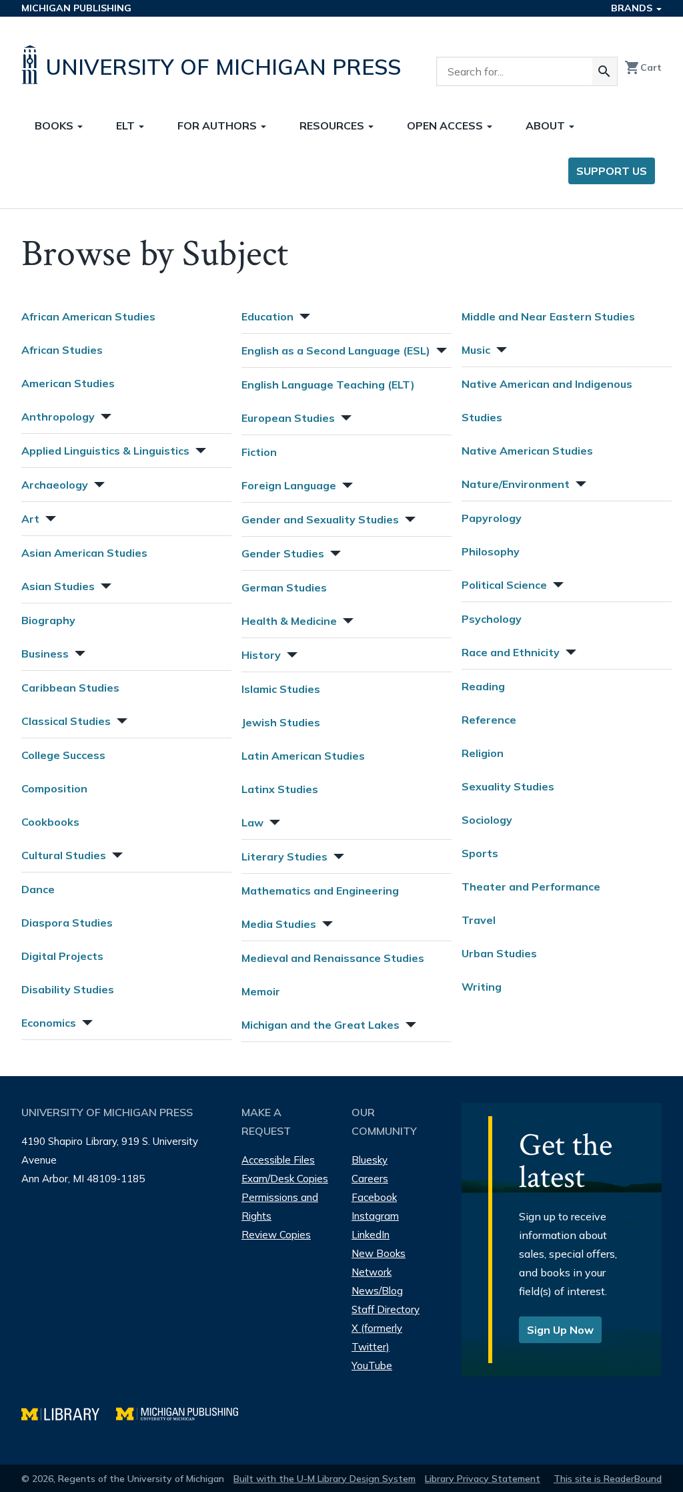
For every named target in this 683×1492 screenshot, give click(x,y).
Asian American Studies (84, 552)
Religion (483, 753)
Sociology (487, 819)
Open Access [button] (446, 125)
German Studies (284, 587)
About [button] (547, 125)
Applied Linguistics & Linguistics (105, 450)
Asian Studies (58, 586)
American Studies (68, 383)
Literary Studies (284, 856)
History (261, 655)
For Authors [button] (218, 125)
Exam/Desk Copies (284, 1178)
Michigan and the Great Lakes (320, 1024)
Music (476, 349)
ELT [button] (126, 125)
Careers (370, 1178)
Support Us (611, 171)
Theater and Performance (531, 886)
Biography (48, 620)
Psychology (492, 619)
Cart (643, 67)
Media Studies (278, 924)
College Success (63, 755)
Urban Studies (499, 953)
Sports (480, 853)
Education (267, 316)
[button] (104, 415)
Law (252, 822)
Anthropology (58, 416)
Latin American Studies (303, 755)
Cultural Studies (63, 855)
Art (30, 518)
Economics (48, 1022)
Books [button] (55, 125)
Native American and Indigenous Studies (547, 400)
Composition (54, 788)
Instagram (375, 1216)
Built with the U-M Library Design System (324, 1479)
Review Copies (276, 1234)
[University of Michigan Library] (68, 1412)
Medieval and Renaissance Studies (332, 958)
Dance (38, 889)
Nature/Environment (516, 484)
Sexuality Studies (508, 786)
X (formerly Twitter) (377, 1337)
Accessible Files (278, 1160)
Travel (479, 920)
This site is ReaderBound (608, 1479)
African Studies (62, 349)
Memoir (260, 991)
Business (45, 653)
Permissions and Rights (279, 1206)
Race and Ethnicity (511, 652)
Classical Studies (66, 721)
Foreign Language (288, 485)
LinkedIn (371, 1234)
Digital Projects (62, 956)
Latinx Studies (279, 789)
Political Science (504, 584)
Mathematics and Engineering (320, 890)
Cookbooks (50, 821)
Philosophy (491, 551)
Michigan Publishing (76, 8)
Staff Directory (386, 1309)
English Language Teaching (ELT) (328, 384)
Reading (483, 686)
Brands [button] (633, 8)
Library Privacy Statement (482, 1479)
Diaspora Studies (67, 922)
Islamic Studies (280, 689)
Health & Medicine (289, 621)
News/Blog (377, 1290)
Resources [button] (333, 125)
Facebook (374, 1197)
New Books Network (379, 1262)
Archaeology (54, 484)
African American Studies (88, 316)
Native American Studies (527, 450)
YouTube (372, 1365)
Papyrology (492, 518)
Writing (482, 986)
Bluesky (370, 1160)
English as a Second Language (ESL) (335, 350)
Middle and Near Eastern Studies (548, 316)
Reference (489, 719)
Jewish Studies (280, 722)
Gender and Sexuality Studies (320, 519)
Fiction (259, 452)
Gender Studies (282, 553)
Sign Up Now (560, 1329)
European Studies (288, 418)
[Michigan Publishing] (183, 1412)
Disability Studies (67, 989)
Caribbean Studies (70, 687)
